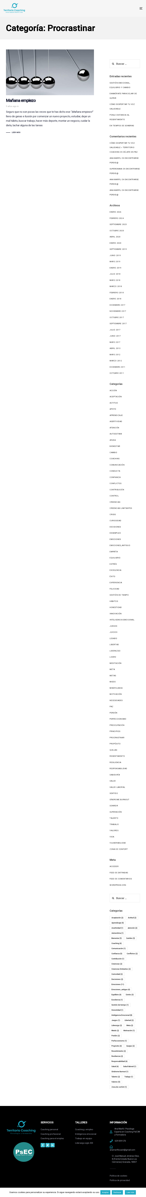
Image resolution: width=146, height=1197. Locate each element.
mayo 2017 (115, 342)
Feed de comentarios (121, 879)
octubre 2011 (117, 373)
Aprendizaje (116, 415)
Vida (112, 837)
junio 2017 (115, 336)
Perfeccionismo (118, 719)
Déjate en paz (130, 152)
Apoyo (113, 409)
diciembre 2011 (117, 367)
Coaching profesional (51, 1134)
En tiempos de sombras (122, 126)
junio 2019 (115, 255)
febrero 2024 (117, 218)
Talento (114, 818)
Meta (112, 669)
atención (114, 428)
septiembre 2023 (118, 224)
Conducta (115, 471)
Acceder (114, 866)
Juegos (113, 626)
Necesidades (116, 700)
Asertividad (116, 421)
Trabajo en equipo (83, 1138)
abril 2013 (115, 348)
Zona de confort (119, 849)
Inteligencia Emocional (122, 620)
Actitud (114, 403)
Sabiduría (115, 775)
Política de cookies (118, 1176)
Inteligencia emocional (85, 1134)
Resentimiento (117, 756)
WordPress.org (118, 885)
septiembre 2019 (118, 249)
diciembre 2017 (117, 305)
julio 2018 (115, 274)
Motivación (116, 694)
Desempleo (115, 533)
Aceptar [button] (105, 1192)
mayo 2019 (115, 262)
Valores (114, 831)
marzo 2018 (116, 286)
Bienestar (115, 446)
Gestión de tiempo (119, 595)
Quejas (113, 750)
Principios (115, 731)
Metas (113, 676)
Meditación (115, 663)
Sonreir (114, 806)
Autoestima (116, 434)
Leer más (130, 1192)
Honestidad (116, 607)
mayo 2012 (115, 355)
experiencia (116, 583)
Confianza (115, 477)
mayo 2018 (115, 280)
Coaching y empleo (84, 1129)
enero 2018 (115, 299)
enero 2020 (115, 243)
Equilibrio (115, 558)
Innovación (116, 614)
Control (114, 496)
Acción (113, 391)
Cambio (113, 453)
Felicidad (114, 589)
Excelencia (115, 570)
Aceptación (116, 397)
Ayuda (113, 440)
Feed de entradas (119, 873)
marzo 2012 (116, 361)
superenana (116, 169)
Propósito (115, 744)
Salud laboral (117, 787)
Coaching (115, 459)
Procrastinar (117, 738)
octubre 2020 (117, 231)
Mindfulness (116, 688)
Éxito (112, 576)
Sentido (114, 793)
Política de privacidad (120, 1180)
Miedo (113, 682)
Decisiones (115, 527)
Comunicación (117, 465)
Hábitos (114, 601)
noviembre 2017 (118, 311)
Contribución (117, 490)
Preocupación (117, 725)
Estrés (113, 564)
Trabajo (114, 824)
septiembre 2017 (118, 324)
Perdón (113, 713)
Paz (111, 707)
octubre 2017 (117, 317)
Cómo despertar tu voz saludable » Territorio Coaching (122, 147)
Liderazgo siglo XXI (84, 1143)
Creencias (115, 502)
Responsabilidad (118, 769)
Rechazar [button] (117, 1192)
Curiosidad (115, 521)
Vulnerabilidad (118, 843)
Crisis (113, 515)
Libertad (114, 645)
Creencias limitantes (121, 508)
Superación (116, 812)
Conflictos (115, 483)
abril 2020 (115, 237)
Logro (113, 657)
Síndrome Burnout (119, 800)
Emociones (115, 539)
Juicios (113, 632)
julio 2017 (115, 330)
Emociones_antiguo (120, 545)
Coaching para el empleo (52, 1138)
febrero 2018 (117, 293)
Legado (113, 638)
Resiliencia (115, 762)
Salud (113, 781)
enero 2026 (115, 212)
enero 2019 (115, 268)
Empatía (114, 552)
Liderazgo (115, 651)
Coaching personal (49, 1129)
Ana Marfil (115, 158)
